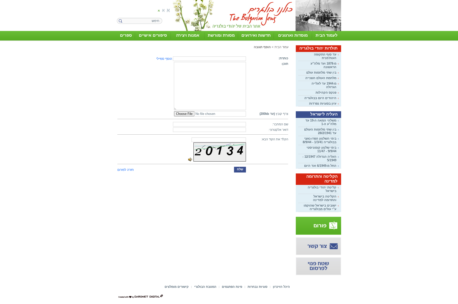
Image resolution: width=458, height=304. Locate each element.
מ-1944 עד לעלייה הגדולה (324, 85)
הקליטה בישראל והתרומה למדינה (324, 198)
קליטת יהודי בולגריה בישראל (322, 189)
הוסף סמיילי (164, 59)
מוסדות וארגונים (293, 35)
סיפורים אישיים (153, 35)
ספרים (126, 35)
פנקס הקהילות (326, 92)
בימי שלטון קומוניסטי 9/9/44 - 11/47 (321, 149)
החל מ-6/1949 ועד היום (320, 165)
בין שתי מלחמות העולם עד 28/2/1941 (320, 131)
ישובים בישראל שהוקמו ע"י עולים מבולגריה (320, 207)
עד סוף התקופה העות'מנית (325, 56)
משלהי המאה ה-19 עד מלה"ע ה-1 (320, 122)
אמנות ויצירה (187, 35)
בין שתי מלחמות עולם (321, 72)
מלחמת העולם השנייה (320, 78)
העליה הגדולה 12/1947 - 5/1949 (319, 158)
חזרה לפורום (125, 170)
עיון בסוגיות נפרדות (322, 103)
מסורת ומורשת (221, 35)
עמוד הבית (282, 47)
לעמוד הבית (327, 35)
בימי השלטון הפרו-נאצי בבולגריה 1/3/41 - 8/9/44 (319, 140)
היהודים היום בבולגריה (320, 98)
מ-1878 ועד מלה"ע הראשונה (323, 65)
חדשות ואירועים (256, 35)
